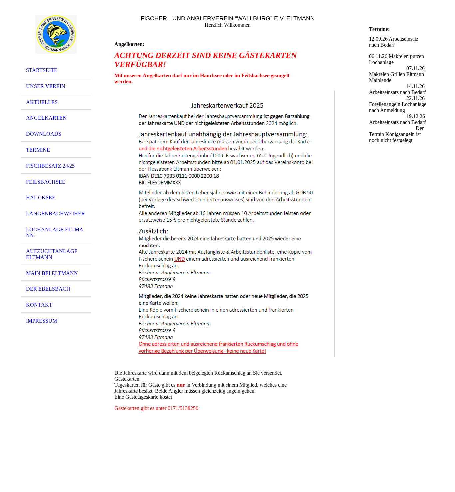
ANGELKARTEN (46, 118)
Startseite (41, 70)
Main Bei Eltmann (52, 273)
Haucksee (40, 197)
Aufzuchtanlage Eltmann (52, 254)
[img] (56, 34)
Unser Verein (45, 86)
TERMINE (38, 150)
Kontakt (39, 305)
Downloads (43, 134)
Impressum (41, 321)
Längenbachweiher (55, 213)
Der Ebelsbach (48, 289)
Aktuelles (42, 102)
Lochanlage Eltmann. (54, 232)
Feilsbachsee (45, 182)
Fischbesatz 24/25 (50, 166)
